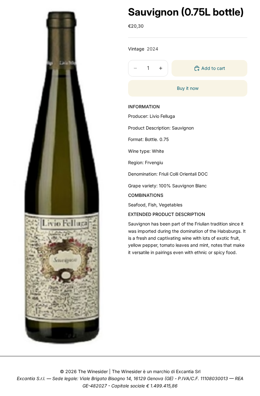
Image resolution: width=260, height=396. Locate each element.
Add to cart (213, 68)
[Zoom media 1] (63, 175)
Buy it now (187, 88)
